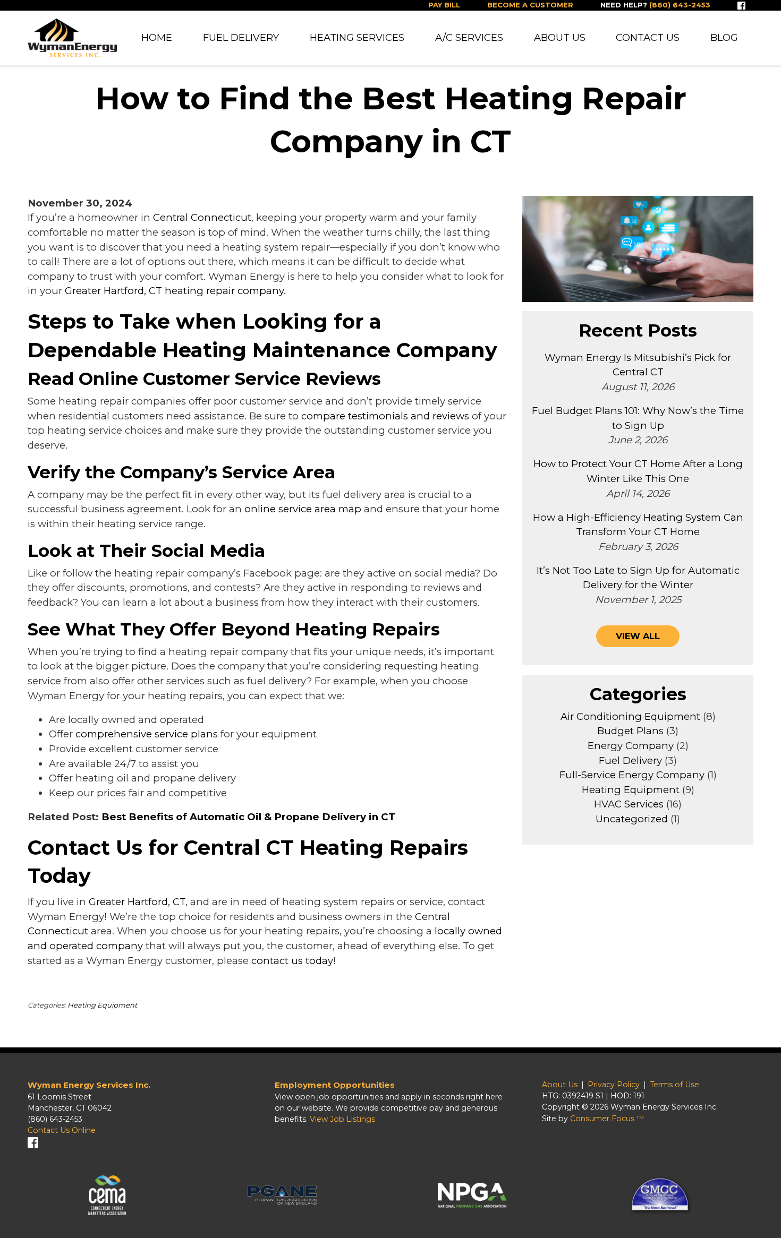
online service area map (302, 509)
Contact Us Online (62, 1130)
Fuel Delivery (241, 37)
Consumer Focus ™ (607, 1118)
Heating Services (357, 37)
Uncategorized (632, 819)
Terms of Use (674, 1084)
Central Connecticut (202, 217)
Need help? (655, 5)
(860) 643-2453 (55, 1119)
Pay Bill (444, 5)
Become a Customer (530, 5)
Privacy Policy (614, 1084)
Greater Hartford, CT (137, 902)
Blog (724, 37)
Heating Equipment (102, 1005)
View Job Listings (342, 1119)
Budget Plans (630, 731)
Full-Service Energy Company (631, 775)
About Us (559, 37)
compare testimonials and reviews (385, 416)
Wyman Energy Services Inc (663, 1107)
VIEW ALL (638, 636)
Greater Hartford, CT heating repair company (174, 291)
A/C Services (469, 37)
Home (156, 37)
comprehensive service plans (146, 734)
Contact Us (648, 37)
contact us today (292, 961)
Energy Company (631, 746)
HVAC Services (629, 804)
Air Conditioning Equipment (630, 716)
